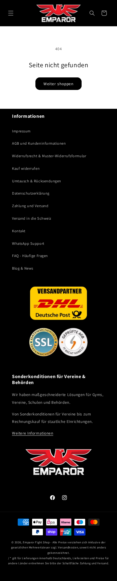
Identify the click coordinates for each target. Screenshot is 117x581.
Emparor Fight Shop (36, 542)
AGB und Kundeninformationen (39, 143)
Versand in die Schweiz (31, 218)
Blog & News (22, 268)
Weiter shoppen (59, 83)
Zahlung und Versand (30, 205)
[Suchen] (92, 13)
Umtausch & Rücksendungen (36, 181)
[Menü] (11, 13)
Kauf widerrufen (26, 168)
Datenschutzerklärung (31, 193)
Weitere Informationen (32, 433)
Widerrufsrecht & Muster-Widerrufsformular (49, 155)
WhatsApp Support (28, 243)
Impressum (21, 131)
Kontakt (19, 230)
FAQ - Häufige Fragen (30, 255)
